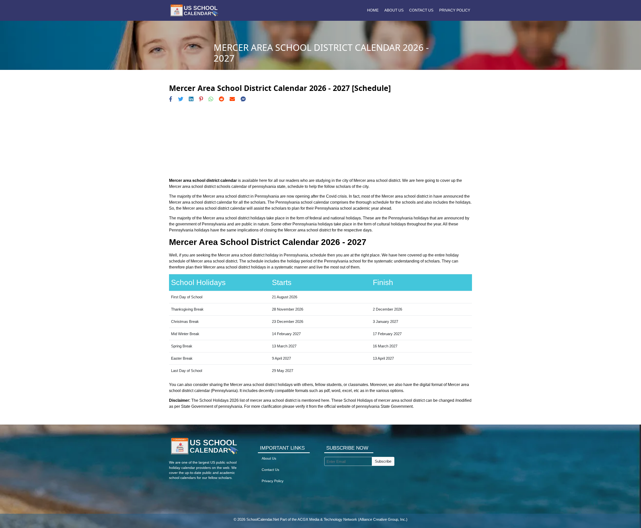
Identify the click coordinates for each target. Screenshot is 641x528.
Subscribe (383, 461)
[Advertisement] (320, 140)
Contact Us (421, 10)
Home (373, 10)
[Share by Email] (232, 99)
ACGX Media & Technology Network (327, 519)
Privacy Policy (454, 10)
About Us (394, 10)
